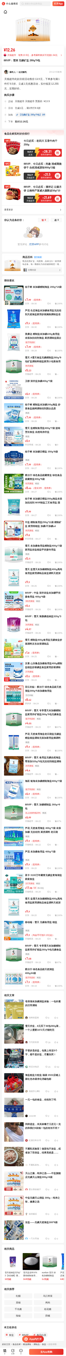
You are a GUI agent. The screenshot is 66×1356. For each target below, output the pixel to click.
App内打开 (35, 1339)
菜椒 (18, 1302)
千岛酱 (18, 1309)
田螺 (47, 1315)
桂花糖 (47, 1309)
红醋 (18, 1296)
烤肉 (47, 1302)
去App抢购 (46, 1351)
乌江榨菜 (47, 1296)
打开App (58, 3)
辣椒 (18, 1315)
